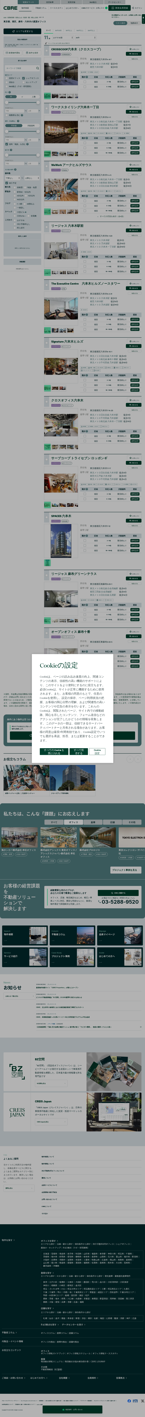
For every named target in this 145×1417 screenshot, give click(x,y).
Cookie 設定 (97, 751)
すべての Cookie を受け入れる (54, 751)
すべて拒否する (79, 751)
